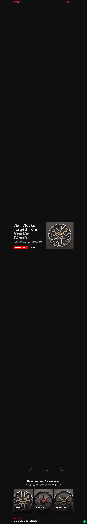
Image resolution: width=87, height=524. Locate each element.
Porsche (27, 1)
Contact (61, 1)
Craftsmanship (48, 1)
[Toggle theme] (73, 2)
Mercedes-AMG (40, 1)
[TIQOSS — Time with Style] (17, 2)
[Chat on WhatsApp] (84, 521)
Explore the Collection (20, 247)
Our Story (55, 1)
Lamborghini (33, 1)
